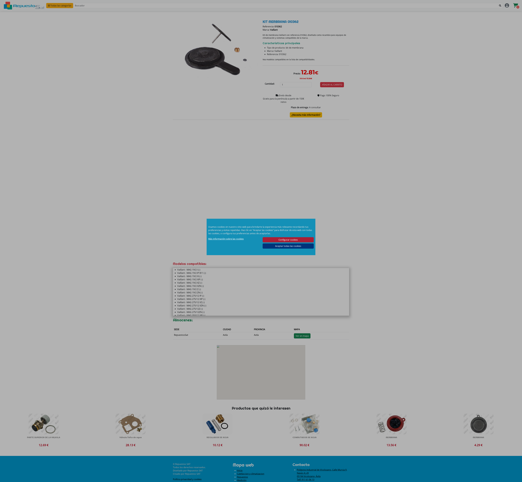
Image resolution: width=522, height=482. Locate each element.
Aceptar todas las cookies (288, 246)
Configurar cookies (288, 239)
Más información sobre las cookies (226, 238)
